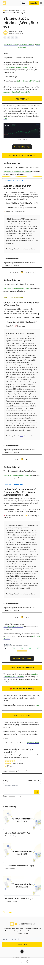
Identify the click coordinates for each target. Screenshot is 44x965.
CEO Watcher (34, 81)
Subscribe (33, 3)
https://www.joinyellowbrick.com (15, 67)
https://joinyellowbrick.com (13, 626)
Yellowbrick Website (11, 44)
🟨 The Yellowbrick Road (11, 10)
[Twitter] (22, 951)
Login (24, 3)
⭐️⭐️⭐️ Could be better (14, 763)
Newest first (32, 780)
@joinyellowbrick (33, 742)
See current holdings (22, 147)
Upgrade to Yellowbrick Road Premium (17, 171)
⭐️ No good (9, 766)
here (5, 118)
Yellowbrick (21, 81)
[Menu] (41, 2)
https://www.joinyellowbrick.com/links (17, 92)
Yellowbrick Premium (26, 44)
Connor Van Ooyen (15, 31)
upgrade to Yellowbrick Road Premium (21, 675)
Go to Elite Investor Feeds (22, 658)
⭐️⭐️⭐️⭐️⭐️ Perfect (13, 761)
